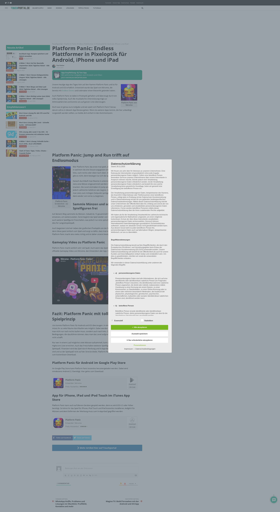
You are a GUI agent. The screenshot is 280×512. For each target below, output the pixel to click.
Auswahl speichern (140, 334)
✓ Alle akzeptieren (139, 327)
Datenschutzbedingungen (145, 349)
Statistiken (148, 321)
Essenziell (118, 321)
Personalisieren (140, 345)
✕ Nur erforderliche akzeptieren (140, 340)
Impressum (128, 349)
